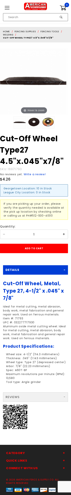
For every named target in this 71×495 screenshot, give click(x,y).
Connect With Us (22, 468)
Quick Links (16, 460)
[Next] (60, 81)
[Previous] (7, 81)
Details (12, 270)
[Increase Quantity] (64, 234)
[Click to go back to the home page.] (35, 8)
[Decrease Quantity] (4, 234)
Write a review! (35, 174)
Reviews (12, 397)
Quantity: (8, 226)
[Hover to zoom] (34, 81)
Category (15, 453)
